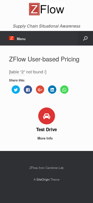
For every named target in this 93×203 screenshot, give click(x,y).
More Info (45, 138)
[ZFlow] (46, 9)
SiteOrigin (43, 179)
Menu (21, 38)
